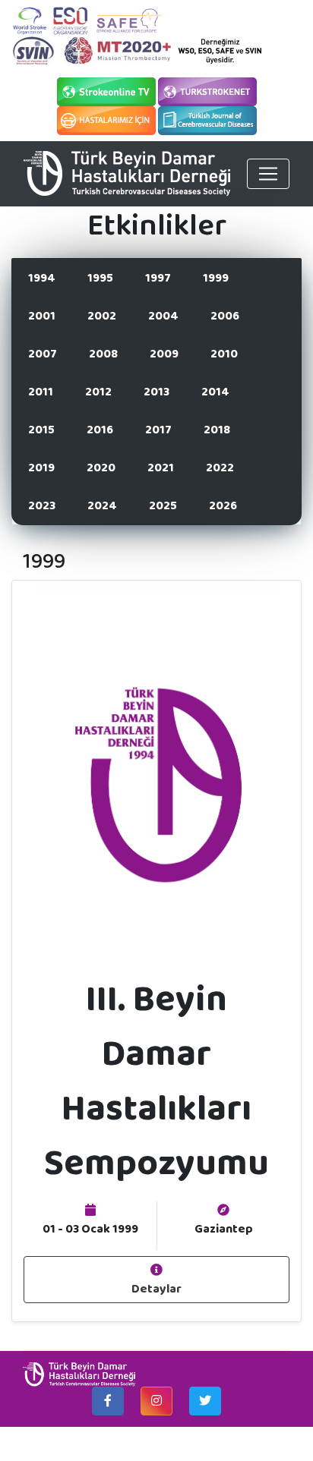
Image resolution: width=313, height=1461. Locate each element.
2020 (101, 467)
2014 (215, 391)
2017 (158, 429)
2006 (224, 315)
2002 (101, 315)
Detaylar (156, 1288)
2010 (224, 353)
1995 (100, 277)
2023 (41, 505)
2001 (41, 315)
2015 (41, 429)
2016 (100, 429)
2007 (42, 353)
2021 (160, 467)
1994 (41, 277)
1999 (216, 277)
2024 (102, 505)
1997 (158, 277)
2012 (98, 391)
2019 (41, 467)
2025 (163, 505)
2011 (40, 391)
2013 (156, 391)
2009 (164, 353)
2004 (163, 315)
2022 (220, 467)
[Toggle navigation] (268, 174)
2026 (223, 505)
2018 (217, 429)
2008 (103, 353)
